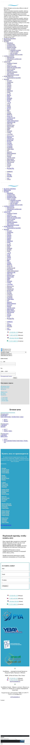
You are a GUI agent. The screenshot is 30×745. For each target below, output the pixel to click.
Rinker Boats (5, 518)
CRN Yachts (5, 484)
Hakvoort (4, 496)
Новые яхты (4, 392)
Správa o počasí (11, 69)
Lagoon (4, 501)
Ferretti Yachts (5, 491)
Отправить (5, 586)
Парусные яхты (5, 387)
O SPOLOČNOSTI (9, 56)
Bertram (4, 479)
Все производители (6, 525)
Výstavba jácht (11, 44)
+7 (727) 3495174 (13, 341)
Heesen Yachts (5, 494)
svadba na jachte (14, 51)
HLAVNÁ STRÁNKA (10, 38)
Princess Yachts (5, 513)
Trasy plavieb (10, 73)
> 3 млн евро (4, 399)
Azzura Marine (5, 472)
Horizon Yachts (5, 498)
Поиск (15, 377)
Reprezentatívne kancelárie (14, 77)
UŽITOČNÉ (7, 61)
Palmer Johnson (6, 510)
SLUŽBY (6, 41)
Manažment (10, 43)
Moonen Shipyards (6, 503)
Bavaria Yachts (5, 478)
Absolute (4, 468)
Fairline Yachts (5, 489)
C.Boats (4, 482)
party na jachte (14, 53)
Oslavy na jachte (11, 48)
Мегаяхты (3, 389)
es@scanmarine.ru (15, 697)
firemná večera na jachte (16, 54)
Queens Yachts (5, 515)
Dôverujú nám (10, 57)
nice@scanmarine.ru (15, 681)
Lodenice (9, 64)
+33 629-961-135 (13, 332)
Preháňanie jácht (11, 46)
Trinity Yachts (5, 522)
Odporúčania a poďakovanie (14, 59)
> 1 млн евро (4, 397)
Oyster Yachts (5, 508)
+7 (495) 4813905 (13, 335)
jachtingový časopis (12, 63)
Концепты (3, 394)
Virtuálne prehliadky (12, 72)
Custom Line (5, 485)
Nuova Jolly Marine (7, 505)
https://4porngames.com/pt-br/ (8, 445)
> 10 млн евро (4, 400)
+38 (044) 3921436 (14, 338)
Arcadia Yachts (5, 469)
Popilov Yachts (5, 512)
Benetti (3, 475)
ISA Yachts (4, 499)
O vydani (9, 60)
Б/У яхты (3, 393)
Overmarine (5, 506)
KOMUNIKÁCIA (8, 76)
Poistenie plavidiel (11, 47)
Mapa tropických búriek (13, 75)
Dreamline (4, 486)
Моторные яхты (5, 386)
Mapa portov (10, 70)
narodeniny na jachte (15, 50)
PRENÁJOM (7, 40)
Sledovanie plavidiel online (14, 67)
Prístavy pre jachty (11, 66)
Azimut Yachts (5, 471)
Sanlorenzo (4, 519)
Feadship (4, 492)
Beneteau (4, 476)
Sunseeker (4, 520)
